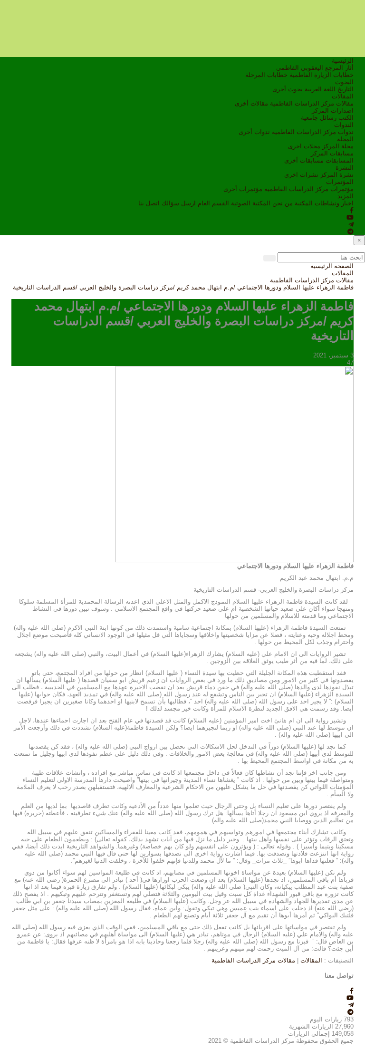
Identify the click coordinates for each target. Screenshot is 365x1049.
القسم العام (213, 203)
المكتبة (304, 203)
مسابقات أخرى (304, 160)
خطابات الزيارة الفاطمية (321, 74)
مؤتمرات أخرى (242, 188)
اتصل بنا (149, 203)
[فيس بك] (352, 210)
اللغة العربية (320, 89)
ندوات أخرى (254, 131)
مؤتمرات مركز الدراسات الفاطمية (309, 188)
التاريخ (345, 89)
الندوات (344, 124)
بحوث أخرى (287, 89)
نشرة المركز (337, 174)
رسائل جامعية (318, 117)
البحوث (344, 82)
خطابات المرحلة (266, 74)
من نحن (282, 203)
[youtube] (350, 217)
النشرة (345, 167)
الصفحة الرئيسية (332, 265)
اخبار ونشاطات (334, 203)
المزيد (345, 196)
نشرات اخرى (301, 174)
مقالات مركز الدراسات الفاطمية (312, 103)
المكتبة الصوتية (250, 203)
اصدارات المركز (333, 110)
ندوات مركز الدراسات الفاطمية (313, 131)
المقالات (343, 96)
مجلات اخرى (304, 146)
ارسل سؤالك (179, 203)
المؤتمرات (340, 181)
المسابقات (340, 160)
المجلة (345, 139)
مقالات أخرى (251, 103)
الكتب (346, 117)
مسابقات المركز (332, 153)
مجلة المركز (338, 146)
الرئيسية (343, 60)
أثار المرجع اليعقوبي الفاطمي (315, 67)
